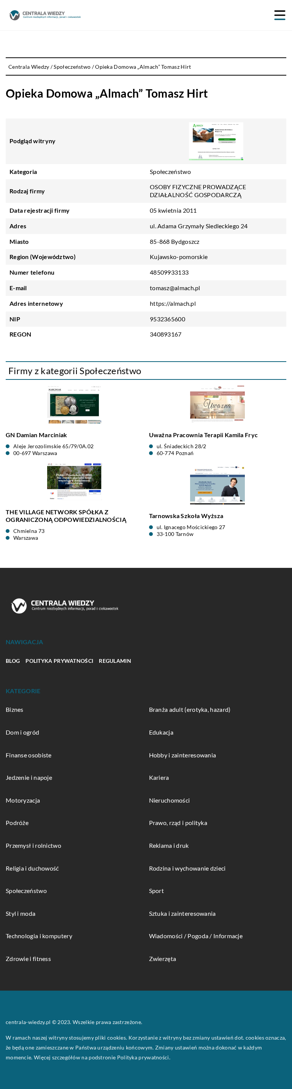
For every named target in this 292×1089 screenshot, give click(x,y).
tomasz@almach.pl (175, 287)
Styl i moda (20, 913)
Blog (13, 661)
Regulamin (115, 661)
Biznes (15, 709)
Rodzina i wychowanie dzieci (187, 868)
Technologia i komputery (39, 935)
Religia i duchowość (32, 868)
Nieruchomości (169, 800)
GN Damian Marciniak (36, 434)
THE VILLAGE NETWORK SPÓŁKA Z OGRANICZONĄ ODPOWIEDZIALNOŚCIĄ (66, 515)
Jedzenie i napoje (29, 777)
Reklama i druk (169, 845)
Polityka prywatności (59, 661)
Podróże (17, 822)
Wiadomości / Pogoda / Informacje (196, 935)
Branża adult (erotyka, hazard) (190, 709)
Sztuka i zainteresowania (182, 913)
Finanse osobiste (29, 755)
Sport (156, 890)
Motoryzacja (23, 800)
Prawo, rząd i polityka (178, 822)
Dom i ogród (22, 732)
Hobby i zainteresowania (182, 755)
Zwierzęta (162, 958)
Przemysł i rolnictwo (33, 845)
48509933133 (169, 272)
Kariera (159, 777)
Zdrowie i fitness (28, 958)
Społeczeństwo (170, 171)
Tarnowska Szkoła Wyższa (186, 515)
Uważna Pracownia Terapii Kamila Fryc (203, 434)
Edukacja (161, 732)
